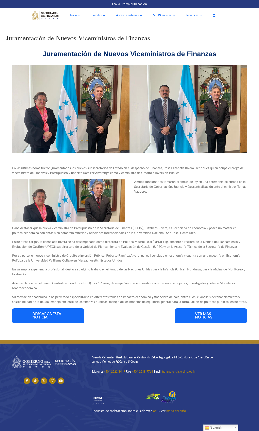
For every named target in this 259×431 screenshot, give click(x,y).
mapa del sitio (176, 411)
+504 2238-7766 (142, 371)
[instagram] (52, 380)
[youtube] (61, 380)
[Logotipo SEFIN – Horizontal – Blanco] (45, 11)
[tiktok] (35, 380)
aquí (156, 411)
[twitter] (44, 380)
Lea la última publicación (129, 4)
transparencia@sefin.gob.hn (179, 371)
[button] (214, 15)
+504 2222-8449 (114, 371)
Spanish (215, 427)
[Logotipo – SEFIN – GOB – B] (43, 354)
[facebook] (27, 380)
